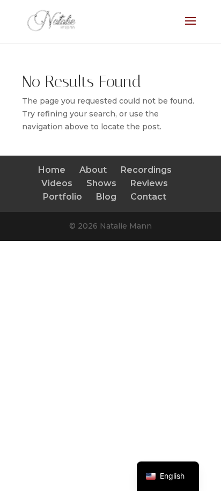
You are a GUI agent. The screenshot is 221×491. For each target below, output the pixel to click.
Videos (56, 183)
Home (51, 170)
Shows (101, 183)
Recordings (146, 170)
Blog (106, 197)
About (93, 170)
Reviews (149, 183)
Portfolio (62, 197)
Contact (148, 197)
